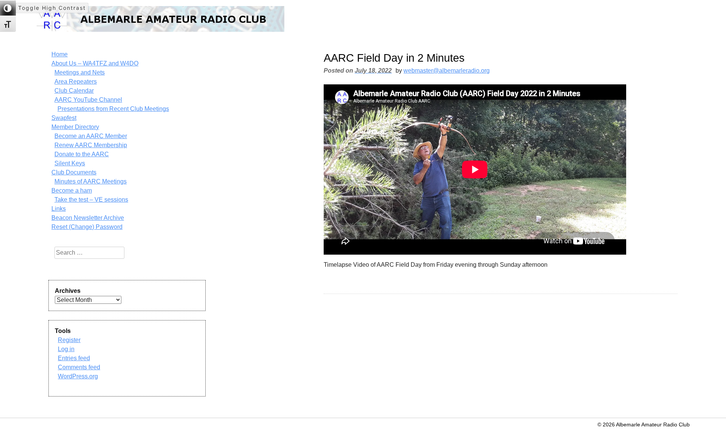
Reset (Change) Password (87, 227)
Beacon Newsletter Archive (87, 218)
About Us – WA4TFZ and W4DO (94, 63)
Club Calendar (74, 90)
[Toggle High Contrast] (8, 8)
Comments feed (79, 367)
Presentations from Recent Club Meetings (113, 109)
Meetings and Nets (79, 72)
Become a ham (71, 190)
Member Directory (75, 127)
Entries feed (74, 358)
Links (58, 208)
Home (59, 54)
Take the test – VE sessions (91, 199)
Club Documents (73, 172)
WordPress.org (78, 376)
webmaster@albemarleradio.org (446, 70)
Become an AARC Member (90, 136)
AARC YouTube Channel (88, 99)
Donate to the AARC (81, 154)
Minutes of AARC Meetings (90, 181)
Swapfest (63, 118)
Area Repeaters (75, 81)
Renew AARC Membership (90, 145)
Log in (66, 349)
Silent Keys (69, 163)
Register (69, 340)
